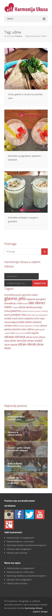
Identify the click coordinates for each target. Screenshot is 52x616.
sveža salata (25, 322)
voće (12, 333)
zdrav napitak (10, 344)
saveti (29, 315)
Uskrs (24, 329)
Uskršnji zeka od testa (16, 553)
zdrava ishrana (14, 337)
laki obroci (36, 302)
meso (8, 307)
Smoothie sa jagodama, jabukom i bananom (24, 157)
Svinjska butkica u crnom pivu (20, 541)
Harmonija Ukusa (33, 608)
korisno (25, 303)
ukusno (16, 329)
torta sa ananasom (25, 326)
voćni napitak (32, 333)
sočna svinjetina (25, 318)
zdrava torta (32, 337)
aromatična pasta (12, 294)
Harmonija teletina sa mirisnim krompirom (26, 545)
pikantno (16, 311)
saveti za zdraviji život (39, 315)
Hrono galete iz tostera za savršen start (25, 96)
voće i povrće (20, 333)
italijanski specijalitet (36, 299)
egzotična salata (30, 294)
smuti (14, 318)
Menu (10, 18)
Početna (18, 36)
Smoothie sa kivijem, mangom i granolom (23, 219)
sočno (36, 318)
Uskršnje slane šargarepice (18, 549)
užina (30, 329)
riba (23, 314)
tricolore (36, 326)
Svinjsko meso (11, 325)
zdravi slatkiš (34, 340)
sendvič (7, 318)
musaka (15, 307)
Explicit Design (40, 611)
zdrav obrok (27, 344)
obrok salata (25, 307)
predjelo (16, 314)
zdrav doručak (18, 340)
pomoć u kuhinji (41, 311)
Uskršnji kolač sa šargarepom (20, 537)
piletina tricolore (28, 311)
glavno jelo (15, 298)
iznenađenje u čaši (13, 303)
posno (7, 314)
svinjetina (36, 322)
